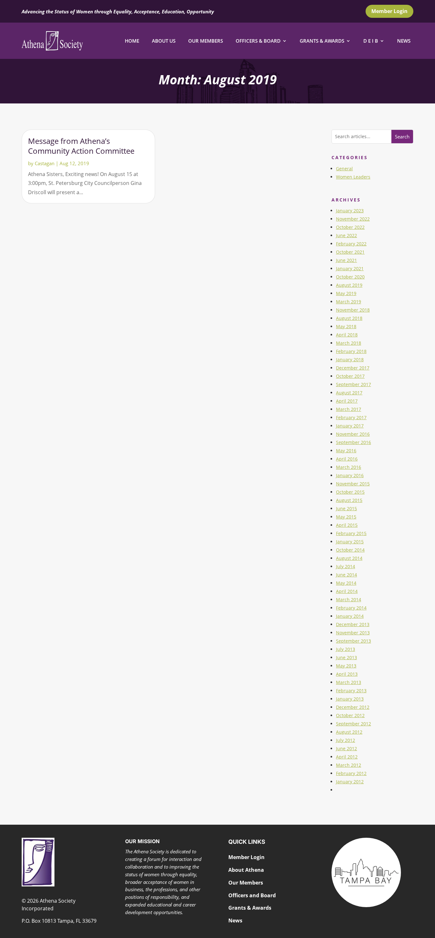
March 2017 (348, 409)
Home (132, 41)
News (403, 41)
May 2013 (346, 666)
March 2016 (348, 467)
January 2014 (350, 616)
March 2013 (348, 682)
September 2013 (353, 641)
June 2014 (346, 575)
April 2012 (347, 757)
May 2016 (346, 451)
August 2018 (349, 318)
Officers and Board (252, 895)
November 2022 (353, 219)
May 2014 (346, 583)
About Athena (246, 869)
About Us (163, 41)
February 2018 (351, 351)
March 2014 (348, 599)
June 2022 (346, 235)
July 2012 (345, 740)
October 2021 (350, 252)
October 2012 (350, 715)
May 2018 (346, 326)
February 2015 (351, 533)
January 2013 (350, 699)
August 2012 (349, 732)
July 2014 (345, 566)
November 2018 (353, 310)
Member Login (389, 11)
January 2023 (350, 211)
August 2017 (349, 393)
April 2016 (347, 459)
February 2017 (351, 417)
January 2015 (350, 542)
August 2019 (349, 285)
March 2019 (348, 302)
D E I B (370, 41)
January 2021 (350, 268)
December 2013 (352, 624)
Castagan (44, 163)
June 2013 (346, 657)
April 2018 (347, 335)
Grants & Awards (322, 41)
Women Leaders (353, 177)
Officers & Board (258, 41)
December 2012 (352, 707)
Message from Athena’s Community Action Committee (81, 146)
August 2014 (349, 558)
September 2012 (353, 724)
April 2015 (347, 525)
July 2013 (345, 649)
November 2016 (353, 434)
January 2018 (350, 359)
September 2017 (353, 384)
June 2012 (346, 748)
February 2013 (351, 691)
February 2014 (351, 608)
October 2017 (350, 376)
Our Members (205, 41)
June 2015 (346, 508)
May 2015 (346, 517)
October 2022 (350, 227)
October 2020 (350, 277)
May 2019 (346, 293)
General (344, 169)
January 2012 (350, 782)
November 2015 (353, 484)
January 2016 (350, 475)
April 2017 (347, 401)
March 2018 (348, 343)
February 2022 (351, 244)
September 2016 (353, 442)
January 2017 (350, 426)
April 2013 (347, 674)
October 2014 (350, 550)
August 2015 (349, 500)
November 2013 (353, 633)
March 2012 (348, 765)
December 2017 (352, 368)
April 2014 (347, 591)
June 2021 (346, 260)
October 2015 (350, 492)
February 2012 (351, 773)
